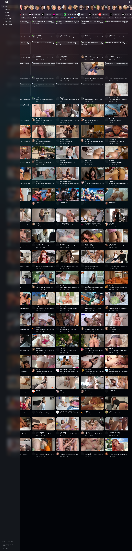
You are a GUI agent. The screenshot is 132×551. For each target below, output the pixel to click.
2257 (8, 545)
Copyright (4, 541)
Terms (11, 544)
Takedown (11, 541)
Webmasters (5, 544)
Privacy (4, 545)
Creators (9, 543)
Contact (4, 543)
